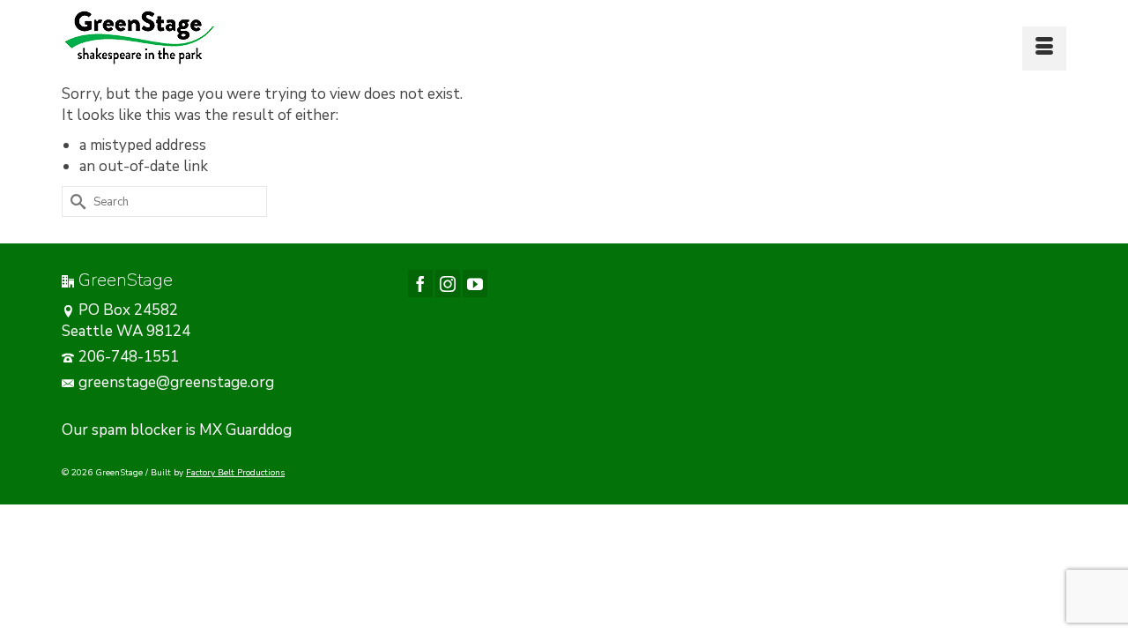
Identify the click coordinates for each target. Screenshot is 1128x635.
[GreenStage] (220, 37)
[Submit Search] (75, 201)
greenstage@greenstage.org (176, 382)
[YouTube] (475, 283)
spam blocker (137, 430)
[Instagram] (447, 283)
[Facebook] (420, 283)
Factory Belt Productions (235, 473)
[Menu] (1044, 48)
